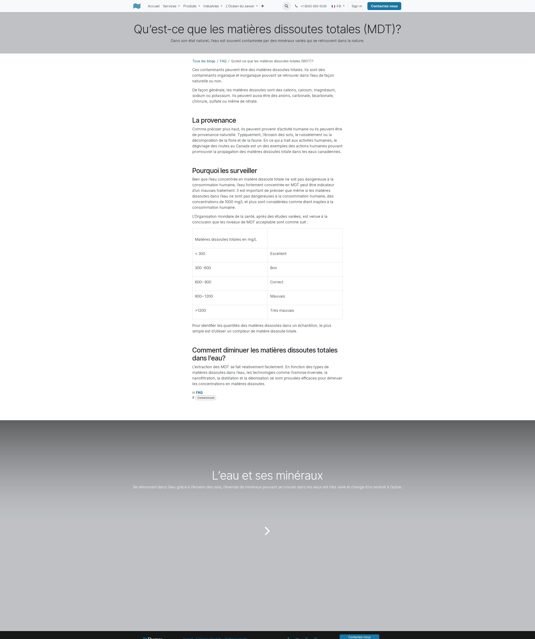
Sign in (357, 6)
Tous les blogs (203, 61)
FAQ (223, 61)
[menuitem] (153, 6)
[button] (286, 6)
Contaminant (205, 397)
